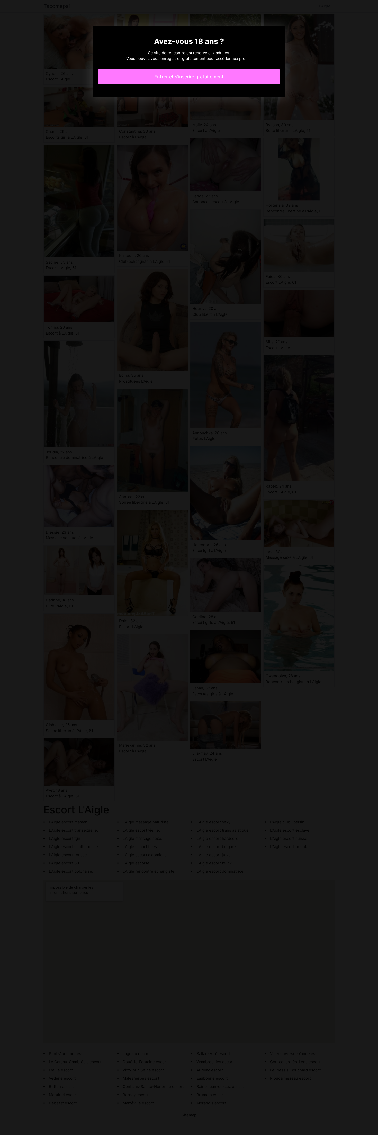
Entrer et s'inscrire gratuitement (189, 76)
